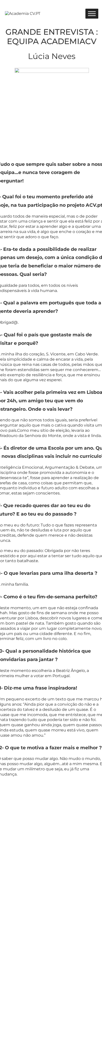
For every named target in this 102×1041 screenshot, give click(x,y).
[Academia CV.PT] (22, 13)
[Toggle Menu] (92, 13)
